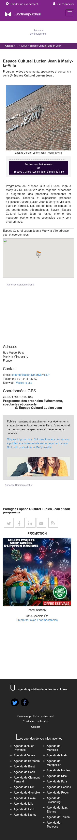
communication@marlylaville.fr (30, 375)
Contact (35, 727)
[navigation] (69, 12)
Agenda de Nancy (25, 814)
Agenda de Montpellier (54, 763)
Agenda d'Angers (24, 755)
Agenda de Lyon (24, 809)
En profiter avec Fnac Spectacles (37, 620)
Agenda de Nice (57, 776)
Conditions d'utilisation (35, 721)
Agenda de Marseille (53, 748)
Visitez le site (24, 383)
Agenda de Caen (24, 772)
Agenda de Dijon (24, 787)
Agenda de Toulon (58, 817)
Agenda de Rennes (59, 787)
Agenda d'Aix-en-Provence (24, 748)
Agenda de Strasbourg (54, 800)
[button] (63, 4)
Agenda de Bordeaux (27, 761)
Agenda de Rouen (58, 792)
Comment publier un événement (35, 716)
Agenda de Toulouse (53, 824)
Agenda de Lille (23, 803)
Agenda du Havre (25, 798)
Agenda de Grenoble (27, 792)
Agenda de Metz (57, 755)
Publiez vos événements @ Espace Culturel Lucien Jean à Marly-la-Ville (38, 167)
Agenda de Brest (24, 766)
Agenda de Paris (57, 781)
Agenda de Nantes (58, 770)
